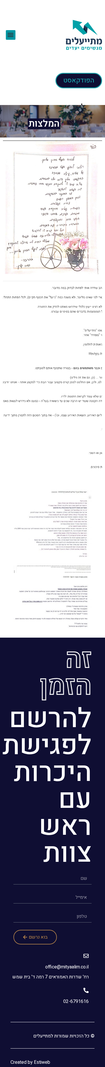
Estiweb (42, 1062)
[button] (10, 35)
